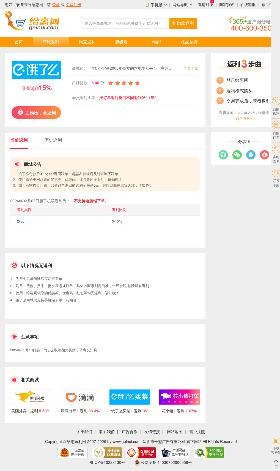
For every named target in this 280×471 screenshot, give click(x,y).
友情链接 (152, 431)
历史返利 (53, 140)
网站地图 (174, 431)
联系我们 (107, 431)
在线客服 (248, 4)
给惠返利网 (76, 441)
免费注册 (73, 4)
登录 (56, 4)
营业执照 (197, 431)
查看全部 (191, 68)
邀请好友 (205, 4)
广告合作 (129, 431)
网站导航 (180, 4)
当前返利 (19, 140)
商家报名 (227, 4)
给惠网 (37, 4)
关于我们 (84, 431)
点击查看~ (244, 118)
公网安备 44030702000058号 (166, 462)
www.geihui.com (126, 441)
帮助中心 (269, 4)
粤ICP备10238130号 (107, 462)
